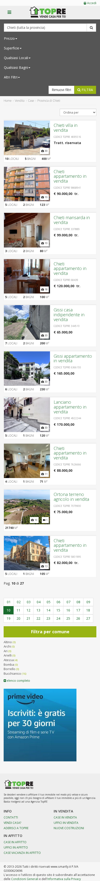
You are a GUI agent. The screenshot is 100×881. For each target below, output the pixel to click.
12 (28, 610)
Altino (8, 642)
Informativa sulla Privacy (64, 879)
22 (38, 618)
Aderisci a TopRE (16, 828)
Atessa (9, 660)
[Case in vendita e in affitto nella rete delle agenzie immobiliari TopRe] (51, 14)
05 (48, 602)
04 (39, 602)
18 (88, 610)
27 (88, 618)
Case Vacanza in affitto (22, 853)
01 (9, 602)
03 (29, 602)
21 (28, 618)
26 (78, 618)
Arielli (8, 655)
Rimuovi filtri (61, 89)
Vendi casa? (12, 823)
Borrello (9, 669)
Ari (6, 651)
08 (78, 602)
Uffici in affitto (16, 847)
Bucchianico (12, 673)
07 (68, 602)
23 (48, 618)
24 (58, 618)
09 (88, 602)
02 (19, 602)
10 (8, 610)
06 (58, 602)
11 (18, 610)
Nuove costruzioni (69, 828)
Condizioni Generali (24, 879)
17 (78, 610)
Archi (7, 646)
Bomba (9, 664)
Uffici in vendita (66, 823)
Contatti (11, 817)
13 (38, 610)
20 (18, 618)
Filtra (87, 89)
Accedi (91, 3)
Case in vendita (65, 817)
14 (48, 610)
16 (68, 610)
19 (8, 618)
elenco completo (18, 681)
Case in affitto (15, 842)
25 (68, 618)
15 (58, 610)
